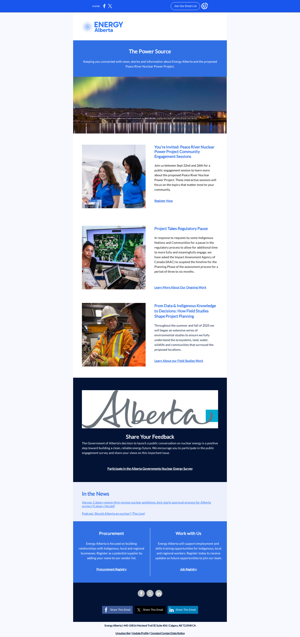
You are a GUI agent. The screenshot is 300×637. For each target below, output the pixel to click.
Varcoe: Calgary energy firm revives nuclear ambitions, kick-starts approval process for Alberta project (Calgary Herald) (146, 504)
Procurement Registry (111, 569)
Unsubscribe (123, 633)
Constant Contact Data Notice (167, 633)
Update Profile (140, 633)
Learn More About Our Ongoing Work (180, 287)
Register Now (163, 201)
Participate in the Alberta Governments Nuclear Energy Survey (150, 468)
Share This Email (120, 609)
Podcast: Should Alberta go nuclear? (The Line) (113, 513)
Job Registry (188, 569)
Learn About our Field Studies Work (178, 361)
